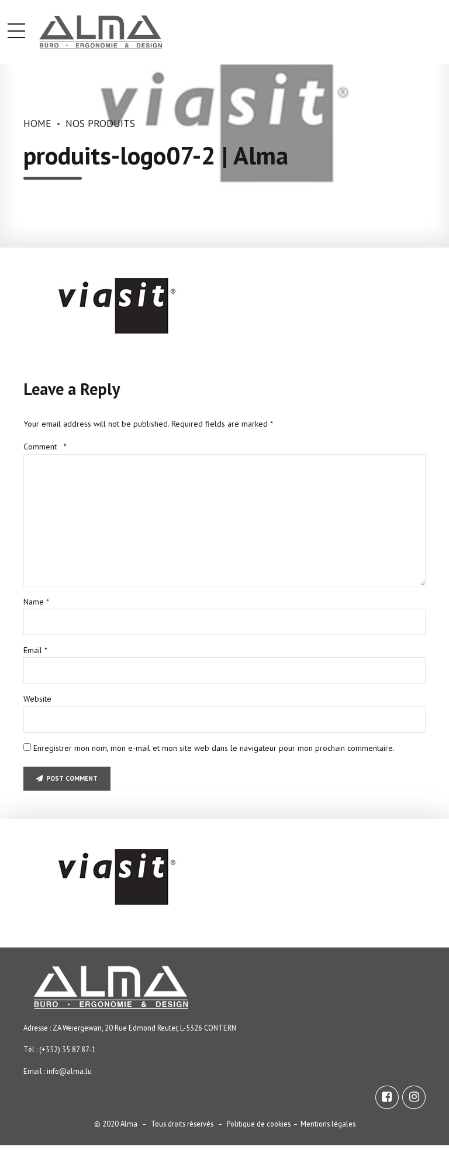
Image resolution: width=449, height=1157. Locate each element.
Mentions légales (328, 1123)
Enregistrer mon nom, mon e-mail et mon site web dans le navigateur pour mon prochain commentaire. (214, 748)
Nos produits (100, 123)
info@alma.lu (69, 1071)
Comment (44, 446)
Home (37, 123)
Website (37, 698)
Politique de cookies (259, 1123)
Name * (36, 601)
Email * (35, 650)
